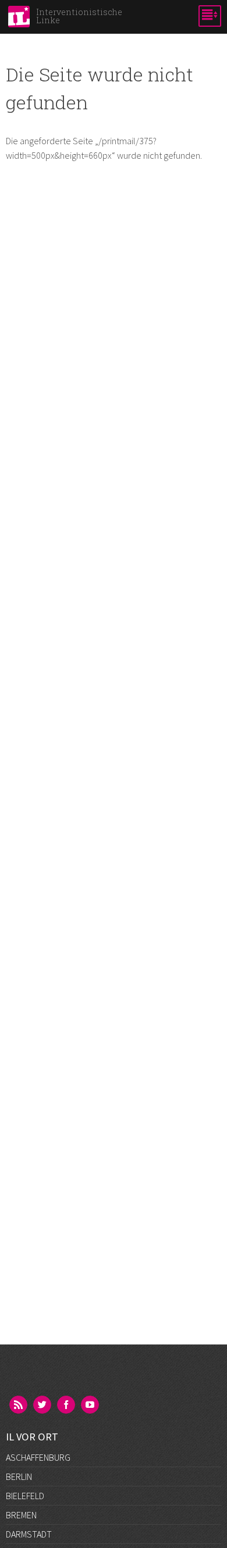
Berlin (19, 1476)
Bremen (21, 1515)
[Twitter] (43, 1405)
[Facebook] (67, 1405)
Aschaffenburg (38, 1457)
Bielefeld (25, 1495)
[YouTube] (91, 1405)
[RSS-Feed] (19, 1405)
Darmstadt (29, 1534)
